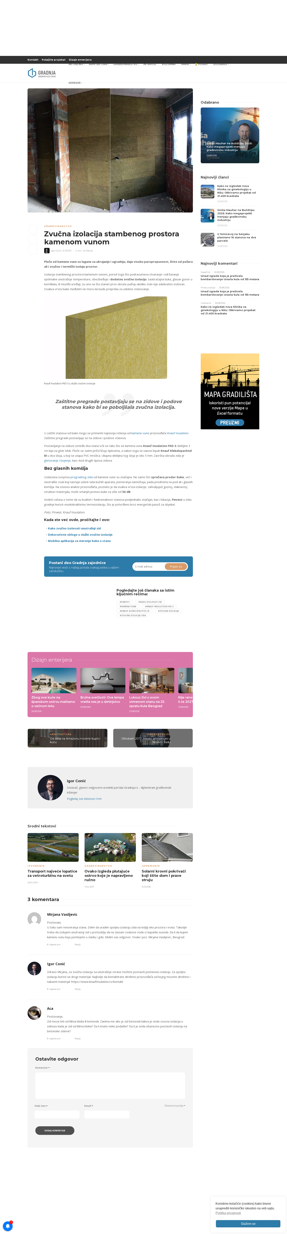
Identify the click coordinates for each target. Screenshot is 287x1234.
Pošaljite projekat (53, 59)
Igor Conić (56, 963)
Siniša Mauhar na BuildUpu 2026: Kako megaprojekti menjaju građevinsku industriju (229, 147)
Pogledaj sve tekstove (84, 799)
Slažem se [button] (248, 1223)
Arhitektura (98, 64)
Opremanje (151, 866)
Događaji (220, 64)
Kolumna (169, 64)
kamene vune (140, 433)
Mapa (185, 64)
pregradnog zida (81, 477)
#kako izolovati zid (150, 602)
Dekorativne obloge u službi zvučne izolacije (80, 534)
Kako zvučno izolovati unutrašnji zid (74, 528)
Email (88, 1106)
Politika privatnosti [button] (228, 1213)
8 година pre (54, 944)
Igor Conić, (56, 250)
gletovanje (51, 460)
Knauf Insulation (177, 433)
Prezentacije (159, 734)
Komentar (42, 1067)
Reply (78, 944)
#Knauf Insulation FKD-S (159, 606)
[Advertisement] (76, 615)
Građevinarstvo (125, 64)
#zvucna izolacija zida (133, 615)
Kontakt (33, 59)
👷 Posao (201, 64)
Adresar (75, 82)
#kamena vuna (128, 606)
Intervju (149, 64)
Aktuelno (76, 64)
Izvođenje (36, 866)
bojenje (66, 460)
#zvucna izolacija (168, 611)
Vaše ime (41, 1106)
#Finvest (125, 602)
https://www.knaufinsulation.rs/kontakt (97, 982)
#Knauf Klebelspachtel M (134, 611)
